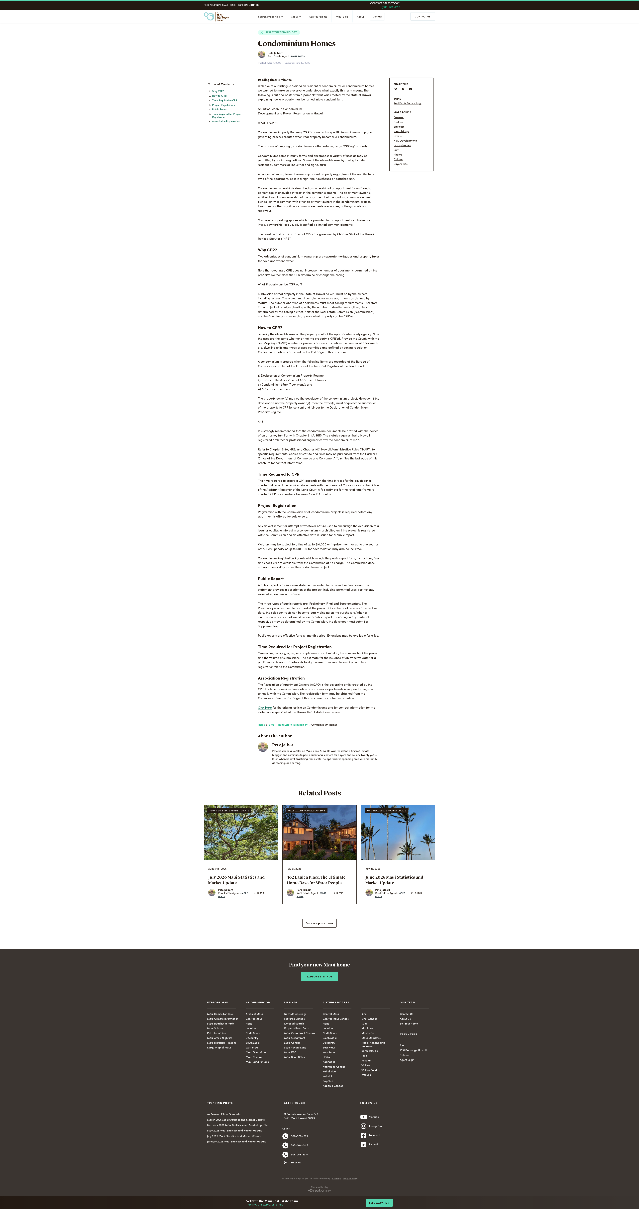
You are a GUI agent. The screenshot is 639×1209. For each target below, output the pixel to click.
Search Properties (269, 17)
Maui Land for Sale (257, 1062)
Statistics (399, 127)
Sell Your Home (318, 17)
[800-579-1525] (285, 1136)
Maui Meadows (371, 1038)
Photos (398, 155)
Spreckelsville (369, 1051)
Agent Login (407, 1060)
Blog (271, 725)
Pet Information (216, 1033)
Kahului (327, 1076)
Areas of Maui (254, 1014)
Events (398, 136)
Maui (294, 17)
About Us (405, 1019)
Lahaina (251, 1028)
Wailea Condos (370, 1070)
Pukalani (366, 1060)
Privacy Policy (350, 1179)
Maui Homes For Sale (220, 1014)
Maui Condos (254, 1057)
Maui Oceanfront (256, 1052)
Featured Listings (294, 1019)
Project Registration (223, 105)
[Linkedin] (364, 1144)
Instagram (375, 1126)
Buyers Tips (401, 164)
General (399, 117)
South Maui (253, 1043)
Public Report (219, 109)
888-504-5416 (299, 1145)
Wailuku (366, 1075)
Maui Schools (215, 1028)
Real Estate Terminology (281, 32)
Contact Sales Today (385, 3)
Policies (404, 1055)
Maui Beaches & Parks (220, 1024)
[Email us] (285, 1162)
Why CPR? (218, 91)
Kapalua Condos (333, 1086)
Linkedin (374, 1144)
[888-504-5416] (285, 1145)
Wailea (365, 1065)
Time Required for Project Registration (226, 115)
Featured (399, 122)
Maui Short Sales (294, 1057)
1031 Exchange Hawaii (413, 1050)
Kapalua (328, 1081)
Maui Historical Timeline (221, 1043)
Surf (396, 150)
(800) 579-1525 (391, 7)
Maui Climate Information (222, 1019)
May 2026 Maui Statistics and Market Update (234, 1130)
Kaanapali (329, 1062)
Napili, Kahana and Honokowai (373, 1045)
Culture (398, 159)
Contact (377, 16)
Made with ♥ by (319, 1187)
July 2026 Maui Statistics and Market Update (234, 1136)
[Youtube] (364, 1117)
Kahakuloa (329, 1071)
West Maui (252, 1047)
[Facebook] (364, 1135)
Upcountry (252, 1038)
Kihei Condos (369, 1019)
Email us (296, 1162)
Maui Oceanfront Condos (299, 1033)
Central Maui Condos (336, 1019)
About (360, 17)
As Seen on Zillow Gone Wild (224, 1114)
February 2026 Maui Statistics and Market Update (237, 1125)
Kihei (364, 1014)
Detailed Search (294, 1024)
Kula (364, 1024)
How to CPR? (219, 96)
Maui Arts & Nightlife (219, 1038)
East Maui (329, 1047)
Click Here (265, 707)
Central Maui (254, 1019)
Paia (364, 1056)
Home (261, 725)
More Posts (298, 56)
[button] (242, 86)
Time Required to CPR (224, 100)
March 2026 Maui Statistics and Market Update (236, 1120)
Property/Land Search (297, 1028)
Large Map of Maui (219, 1047)
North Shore (253, 1033)
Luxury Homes (402, 145)
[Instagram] (364, 1126)
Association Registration (226, 121)
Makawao (367, 1033)
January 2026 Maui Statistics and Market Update (236, 1141)
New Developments (405, 141)
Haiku (326, 1057)
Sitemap (336, 1179)
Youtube (374, 1117)
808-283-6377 (299, 1154)
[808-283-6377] (285, 1155)
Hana (249, 1024)
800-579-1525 (299, 1136)
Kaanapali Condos (334, 1067)
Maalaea (367, 1028)
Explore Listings (248, 4)
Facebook (375, 1135)
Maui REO (290, 1052)
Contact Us (406, 1014)
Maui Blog (342, 17)
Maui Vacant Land (295, 1047)
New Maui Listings (295, 1014)
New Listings (401, 131)
